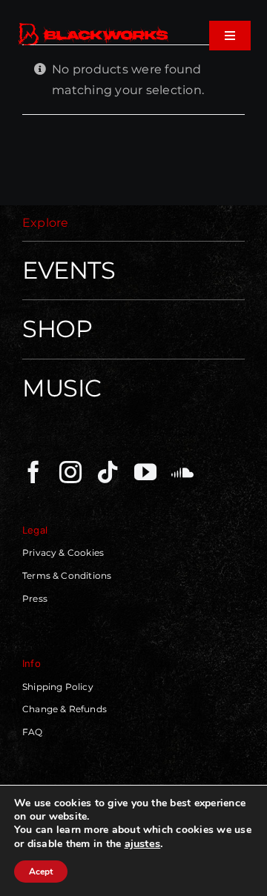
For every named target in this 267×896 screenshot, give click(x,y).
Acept (41, 871)
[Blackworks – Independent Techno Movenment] (94, 26)
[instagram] (70, 472)
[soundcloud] (182, 472)
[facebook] (33, 472)
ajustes (143, 843)
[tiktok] (107, 472)
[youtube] (145, 472)
